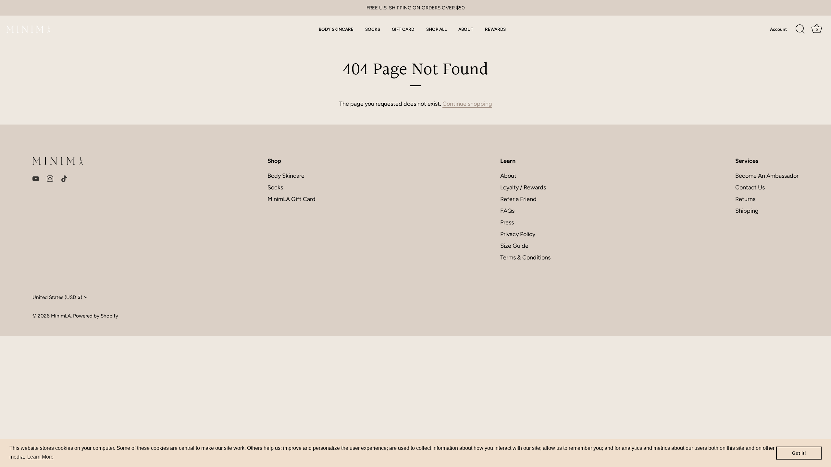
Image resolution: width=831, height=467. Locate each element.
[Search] (800, 29)
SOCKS (372, 29)
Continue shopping (467, 103)
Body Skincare (285, 175)
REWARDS (495, 29)
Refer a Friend (518, 199)
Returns (745, 199)
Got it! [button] (799, 453)
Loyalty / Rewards (523, 187)
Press (507, 222)
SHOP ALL (436, 29)
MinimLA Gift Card (291, 199)
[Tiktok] (64, 178)
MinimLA (61, 316)
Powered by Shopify (95, 316)
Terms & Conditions (525, 257)
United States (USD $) (57, 297)
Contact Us (750, 187)
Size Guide (514, 245)
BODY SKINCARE (336, 29)
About (508, 175)
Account (778, 29)
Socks (275, 187)
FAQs (507, 210)
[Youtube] (35, 178)
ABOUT (465, 29)
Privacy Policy (517, 234)
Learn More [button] (40, 457)
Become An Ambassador (767, 175)
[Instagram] (50, 178)
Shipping (747, 210)
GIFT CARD (403, 29)
